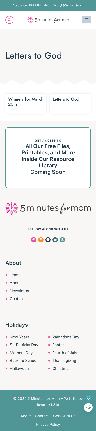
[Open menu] (86, 19)
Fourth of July (64, 353)
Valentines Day (65, 337)
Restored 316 (48, 404)
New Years (19, 337)
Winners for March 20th (25, 101)
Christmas (61, 368)
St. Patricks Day (24, 345)
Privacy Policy (48, 424)
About (15, 283)
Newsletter (19, 291)
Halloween (19, 368)
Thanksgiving (64, 360)
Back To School (23, 360)
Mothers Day (21, 353)
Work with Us (64, 416)
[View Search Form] (9, 20)
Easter (58, 345)
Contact (17, 298)
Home (15, 275)
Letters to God (66, 99)
